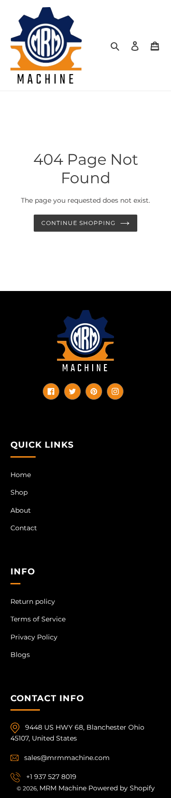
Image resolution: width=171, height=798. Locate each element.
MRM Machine (62, 788)
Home (20, 474)
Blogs (20, 654)
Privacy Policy (33, 637)
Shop (19, 492)
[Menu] (155, 45)
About (20, 510)
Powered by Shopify (121, 788)
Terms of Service (38, 619)
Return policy (32, 601)
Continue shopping (78, 222)
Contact (23, 528)
